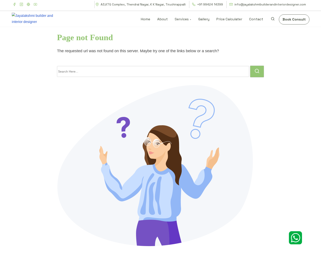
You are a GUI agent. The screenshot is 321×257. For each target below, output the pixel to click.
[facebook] (14, 4)
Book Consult (294, 19)
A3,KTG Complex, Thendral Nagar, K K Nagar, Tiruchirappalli (143, 4)
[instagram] (21, 4)
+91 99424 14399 (209, 4)
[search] (273, 20)
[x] (28, 4)
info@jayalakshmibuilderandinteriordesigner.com (270, 4)
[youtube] (35, 4)
